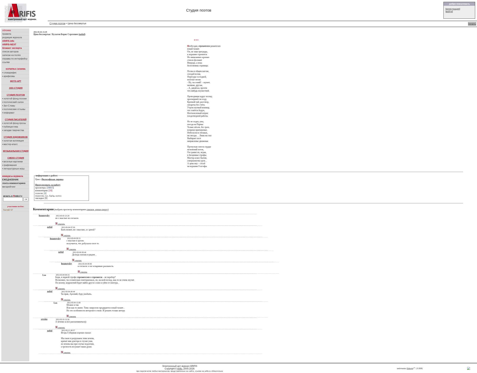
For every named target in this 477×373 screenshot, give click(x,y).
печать (472, 24)
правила (6, 34)
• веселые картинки (12, 161)
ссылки (6, 62)
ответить (61, 224)
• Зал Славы (8, 105)
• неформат (8, 112)
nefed (82, 34)
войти (449, 11)
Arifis (179, 368)
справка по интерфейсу (14, 58)
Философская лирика (52, 179)
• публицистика (10, 126)
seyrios (44, 319)
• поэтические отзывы (13, 109)
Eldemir (410, 368)
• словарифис (9, 72)
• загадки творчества (13, 130)
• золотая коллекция (13, 140)
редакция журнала (12, 37)
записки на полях (11, 55)
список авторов (10, 51)
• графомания (9, 165)
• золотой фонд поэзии (14, 98)
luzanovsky (44, 215)
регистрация (452, 9)
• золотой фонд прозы (14, 123)
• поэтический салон (13, 102)
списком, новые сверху (97, 209)
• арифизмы (8, 76)
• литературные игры (13, 168)
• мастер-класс (10, 144)
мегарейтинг (8, 186)
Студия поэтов (57, 23)
